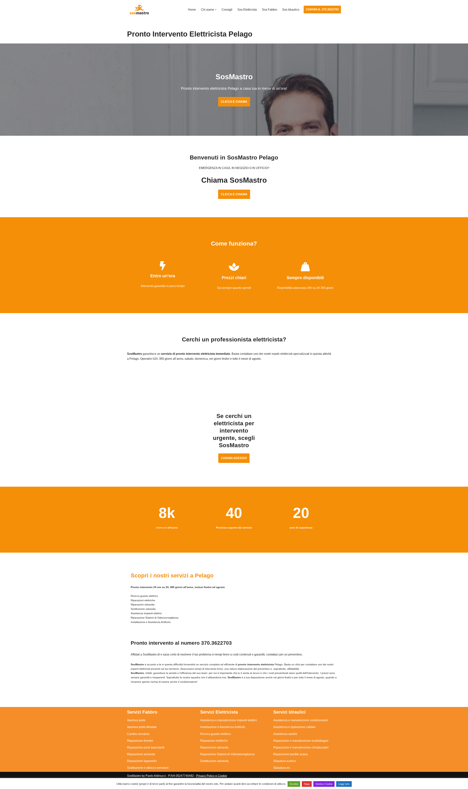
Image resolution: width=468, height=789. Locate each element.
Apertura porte (136, 720)
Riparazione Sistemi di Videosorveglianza (227, 754)
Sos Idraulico (290, 9)
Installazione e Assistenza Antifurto (222, 727)
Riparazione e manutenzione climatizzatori (301, 747)
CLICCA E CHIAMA (234, 101)
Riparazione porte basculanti (145, 747)
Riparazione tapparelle (142, 761)
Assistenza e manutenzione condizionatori (300, 720)
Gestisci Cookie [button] (324, 784)
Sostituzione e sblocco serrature (148, 767)
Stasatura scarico (284, 761)
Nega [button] (307, 784)
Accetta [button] (294, 784)
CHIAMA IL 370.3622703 (322, 9)
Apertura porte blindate (142, 727)
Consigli (227, 9)
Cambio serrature (138, 733)
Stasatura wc (281, 767)
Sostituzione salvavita (214, 761)
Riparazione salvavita (214, 747)
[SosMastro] (139, 9)
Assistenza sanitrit (285, 733)
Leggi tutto (344, 784)
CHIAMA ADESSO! (234, 458)
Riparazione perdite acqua (290, 754)
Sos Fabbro (269, 9)
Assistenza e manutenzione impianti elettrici (228, 720)
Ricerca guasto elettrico (215, 733)
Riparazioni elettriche (214, 740)
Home (192, 9)
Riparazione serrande (141, 754)
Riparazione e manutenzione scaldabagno (300, 740)
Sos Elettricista (247, 9)
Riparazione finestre (140, 740)
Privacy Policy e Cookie (211, 775)
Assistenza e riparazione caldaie (294, 727)
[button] (215, 9)
